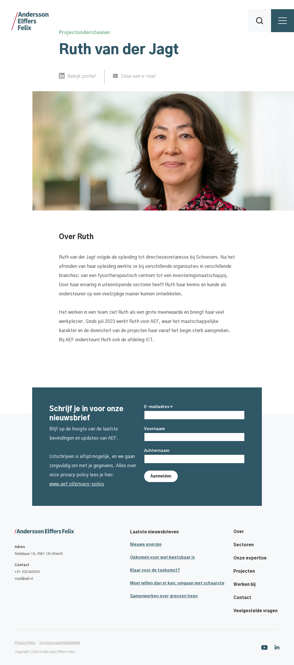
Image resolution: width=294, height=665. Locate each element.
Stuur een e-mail (138, 76)
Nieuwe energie (146, 545)
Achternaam (156, 451)
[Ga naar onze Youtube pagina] (264, 647)
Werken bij (244, 585)
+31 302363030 (27, 572)
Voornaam (154, 429)
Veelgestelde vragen (255, 611)
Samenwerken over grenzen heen (164, 596)
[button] (259, 20)
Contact (242, 598)
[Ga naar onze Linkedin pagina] (276, 647)
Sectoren (243, 545)
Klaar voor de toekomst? (155, 570)
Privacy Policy (25, 642)
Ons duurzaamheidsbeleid (59, 642)
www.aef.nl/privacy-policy (76, 484)
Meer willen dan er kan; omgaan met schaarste (177, 583)
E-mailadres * (158, 407)
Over (238, 532)
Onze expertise (250, 558)
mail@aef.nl (24, 578)
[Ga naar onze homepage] (44, 532)
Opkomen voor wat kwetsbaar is (162, 557)
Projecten (244, 572)
